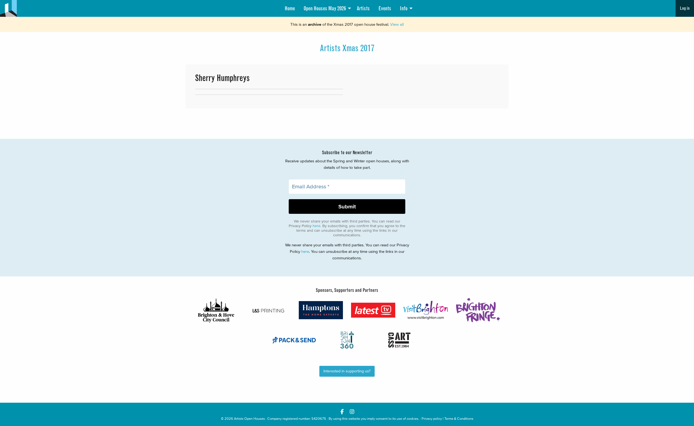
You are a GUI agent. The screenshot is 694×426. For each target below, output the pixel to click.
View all (397, 24)
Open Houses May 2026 (325, 8)
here (316, 226)
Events (384, 8)
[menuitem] (289, 8)
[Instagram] (352, 411)
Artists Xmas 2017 (347, 48)
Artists (363, 8)
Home (290, 8)
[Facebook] (342, 411)
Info (403, 8)
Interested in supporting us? (347, 371)
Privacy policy (432, 419)
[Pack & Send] (294, 340)
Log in (685, 8)
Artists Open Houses (249, 419)
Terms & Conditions (458, 419)
